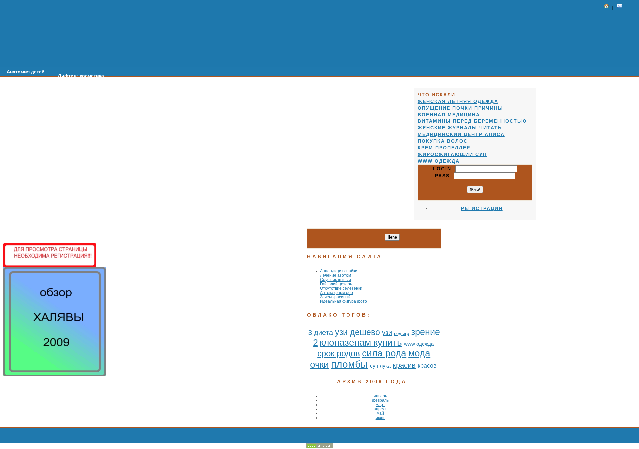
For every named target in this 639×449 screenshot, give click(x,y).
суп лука (380, 366)
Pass (444, 175)
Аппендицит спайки (338, 271)
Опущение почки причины (460, 108)
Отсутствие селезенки (341, 288)
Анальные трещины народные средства (273, 88)
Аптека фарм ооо (336, 292)
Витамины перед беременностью (472, 121)
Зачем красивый (335, 297)
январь (380, 396)
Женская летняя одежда (458, 101)
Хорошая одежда (192, 84)
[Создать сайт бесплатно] (319, 447)
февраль (380, 400)
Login (444, 168)
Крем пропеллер (444, 147)
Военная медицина (449, 114)
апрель (380, 409)
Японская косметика (358, 93)
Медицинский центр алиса (461, 134)
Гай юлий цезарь (336, 284)
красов (427, 365)
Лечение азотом (335, 275)
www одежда (419, 344)
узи (387, 332)
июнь (380, 417)
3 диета (320, 332)
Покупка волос (443, 141)
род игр (401, 333)
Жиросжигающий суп (452, 154)
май (380, 413)
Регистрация (482, 208)
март (380, 404)
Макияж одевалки (138, 80)
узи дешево (357, 332)
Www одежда (439, 161)
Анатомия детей (26, 71)
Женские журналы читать (460, 127)
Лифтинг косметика (81, 75)
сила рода (384, 353)
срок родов (338, 353)
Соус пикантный (335, 279)
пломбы (349, 364)
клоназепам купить (361, 342)
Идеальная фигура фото (343, 301)
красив (404, 365)
